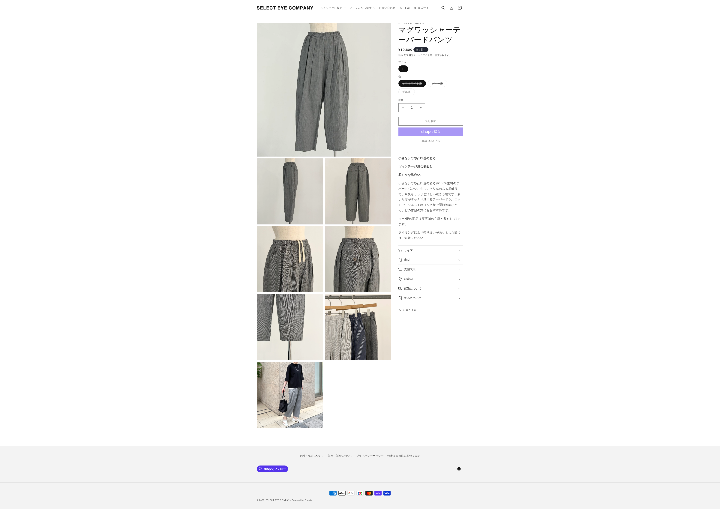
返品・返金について (340, 455)
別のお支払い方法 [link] (431, 140)
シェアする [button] (409, 309)
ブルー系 (439, 84)
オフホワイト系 (413, 84)
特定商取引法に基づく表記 (403, 455)
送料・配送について (312, 455)
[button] (333, 8)
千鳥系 (407, 92)
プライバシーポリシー (370, 455)
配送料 (407, 55)
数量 (401, 100)
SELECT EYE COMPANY (278, 500)
